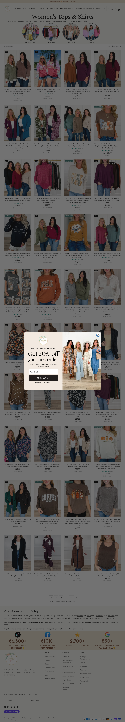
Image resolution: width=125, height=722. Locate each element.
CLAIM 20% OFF (43, 378)
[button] (43, 382)
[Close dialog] (98, 335)
